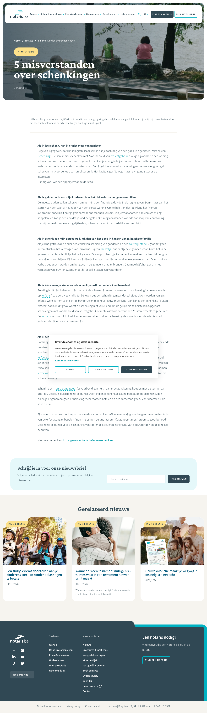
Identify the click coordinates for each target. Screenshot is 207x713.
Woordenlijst (90, 660)
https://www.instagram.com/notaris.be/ (22, 650)
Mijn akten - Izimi (186, 14)
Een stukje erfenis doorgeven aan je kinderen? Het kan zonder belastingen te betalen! (34, 574)
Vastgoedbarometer (94, 665)
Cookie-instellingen (103, 370)
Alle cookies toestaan (136, 370)
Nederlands (20, 674)
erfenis (46, 295)
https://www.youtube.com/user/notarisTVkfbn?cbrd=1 (22, 656)
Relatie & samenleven (51, 14)
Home (17, 40)
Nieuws (29, 40)
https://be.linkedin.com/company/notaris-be (13, 656)
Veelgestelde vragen (94, 655)
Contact (87, 691)
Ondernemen (92, 14)
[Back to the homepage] (19, 14)
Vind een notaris (162, 14)
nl (145, 14)
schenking (44, 156)
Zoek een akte (90, 670)
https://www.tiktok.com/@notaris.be (13, 663)
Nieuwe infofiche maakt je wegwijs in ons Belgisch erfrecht (170, 573)
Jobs (85, 680)
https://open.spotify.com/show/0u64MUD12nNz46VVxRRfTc (22, 663)
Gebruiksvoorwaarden (49, 706)
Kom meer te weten (67, 360)
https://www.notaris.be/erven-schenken (88, 440)
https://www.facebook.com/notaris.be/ (13, 650)
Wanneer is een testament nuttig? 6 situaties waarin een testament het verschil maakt (103, 574)
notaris (46, 316)
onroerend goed (65, 388)
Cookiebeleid (92, 706)
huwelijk (106, 249)
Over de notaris (110, 14)
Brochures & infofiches (95, 649)
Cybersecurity (90, 675)
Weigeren (70, 370)
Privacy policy (73, 706)
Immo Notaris (90, 686)
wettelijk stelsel (138, 244)
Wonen (33, 14)
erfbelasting (45, 357)
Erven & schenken (73, 14)
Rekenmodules (128, 14)
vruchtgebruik (119, 156)
